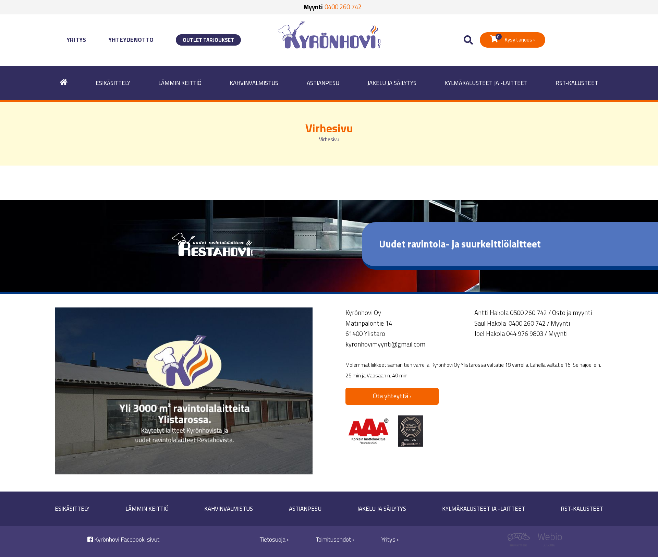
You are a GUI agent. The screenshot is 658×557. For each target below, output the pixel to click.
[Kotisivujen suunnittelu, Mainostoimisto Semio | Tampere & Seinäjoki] (521, 541)
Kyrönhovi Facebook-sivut (126, 539)
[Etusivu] (64, 83)
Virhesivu (329, 139)
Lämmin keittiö (180, 82)
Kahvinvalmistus (254, 82)
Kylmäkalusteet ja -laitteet (485, 82)
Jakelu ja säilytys (391, 82)
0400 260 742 (343, 7)
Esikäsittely (113, 82)
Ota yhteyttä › (392, 396)
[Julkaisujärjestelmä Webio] (548, 541)
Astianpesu (323, 82)
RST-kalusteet (577, 82)
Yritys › (390, 539)
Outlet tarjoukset (208, 40)
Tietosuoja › (274, 539)
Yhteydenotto (131, 39)
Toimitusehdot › (335, 539)
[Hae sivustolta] (468, 40)
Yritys (76, 39)
